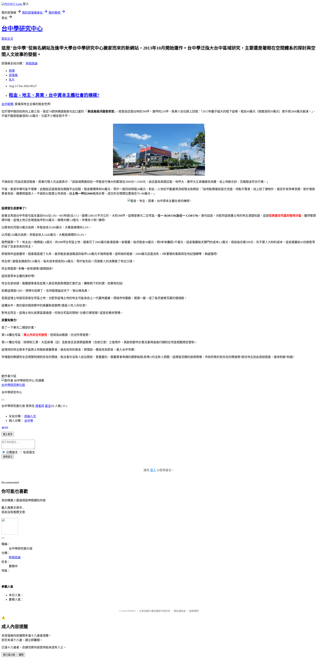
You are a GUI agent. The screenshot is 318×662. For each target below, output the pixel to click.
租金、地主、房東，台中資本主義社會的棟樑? (54, 95)
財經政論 (32, 63)
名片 (12, 79)
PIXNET (131, 611)
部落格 (13, 75)
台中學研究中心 (22, 28)
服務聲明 (194, 611)
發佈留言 (8, 456)
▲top (4, 427)
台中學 (28, 420)
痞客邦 (39, 405)
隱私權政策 (180, 611)
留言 (48, 405)
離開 (21, 654)
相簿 (12, 70)
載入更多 (8, 434)
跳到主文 (7, 38)
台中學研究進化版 (13, 384)
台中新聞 (7, 104)
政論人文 (30, 416)
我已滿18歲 (9, 654)
